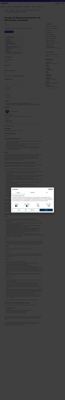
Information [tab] (32, 192)
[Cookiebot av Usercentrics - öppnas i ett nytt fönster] (49, 189)
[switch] (27, 206)
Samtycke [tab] (18, 192)
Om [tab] (46, 192)
